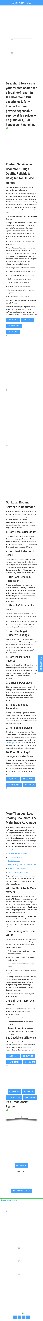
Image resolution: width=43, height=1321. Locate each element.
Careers (24, 1286)
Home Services (29, 1294)
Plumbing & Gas (29, 1290)
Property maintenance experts (18, 872)
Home (7, 1286)
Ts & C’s (27, 1302)
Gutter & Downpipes (20, 682)
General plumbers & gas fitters (18, 853)
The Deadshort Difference (21, 1037)
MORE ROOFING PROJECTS (21, 1191)
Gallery (20, 1298)
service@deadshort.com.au (22, 1257)
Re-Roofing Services (20, 727)
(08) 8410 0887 (13, 320)
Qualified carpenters (14, 861)
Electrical (33, 1286)
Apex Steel (15, 743)
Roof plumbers (13, 850)
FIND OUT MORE (13, 332)
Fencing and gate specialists (17, 868)
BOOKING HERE (27, 320)
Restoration (12, 580)
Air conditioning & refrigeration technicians (22, 865)
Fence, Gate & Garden (14, 1294)
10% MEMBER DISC (14, 326)
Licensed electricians (15, 857)
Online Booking (30, 1298)
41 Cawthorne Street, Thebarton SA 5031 (21, 1284)
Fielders (24, 743)
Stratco (8, 743)
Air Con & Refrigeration (13, 1290)
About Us (15, 1286)
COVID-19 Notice (16, 1302)
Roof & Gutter (9, 1298)
